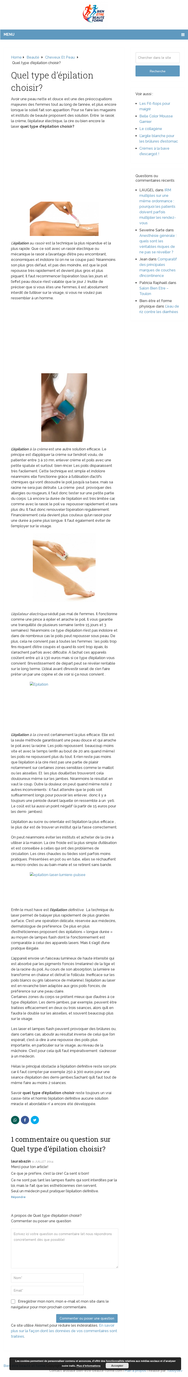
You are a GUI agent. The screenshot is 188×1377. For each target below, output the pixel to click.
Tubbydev (174, 1370)
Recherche (158, 71)
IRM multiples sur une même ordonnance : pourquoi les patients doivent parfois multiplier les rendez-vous (157, 206)
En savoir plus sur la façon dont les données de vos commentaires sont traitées (64, 1331)
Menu (9, 34)
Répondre (18, 1197)
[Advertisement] (64, 166)
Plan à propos (135, 1370)
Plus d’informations (88, 1365)
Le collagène (150, 129)
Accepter (117, 1365)
